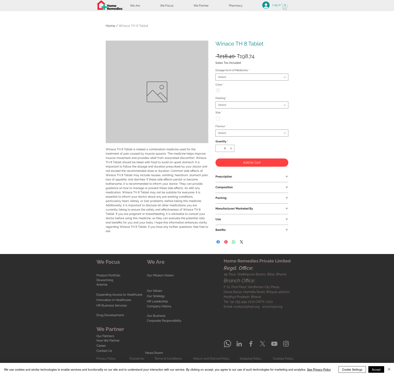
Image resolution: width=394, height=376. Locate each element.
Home (110, 26)
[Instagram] (286, 344)
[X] (262, 344)
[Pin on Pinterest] (225, 241)
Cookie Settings (352, 369)
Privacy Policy (106, 358)
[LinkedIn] (239, 344)
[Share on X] (241, 241)
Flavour (221, 126)
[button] (285, 7)
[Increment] (231, 148)
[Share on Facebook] (218, 241)
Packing (221, 98)
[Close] (389, 369)
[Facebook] (251, 344)
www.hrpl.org (272, 307)
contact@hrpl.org (247, 307)
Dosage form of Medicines (232, 70)
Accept (376, 369)
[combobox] (251, 77)
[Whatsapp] (227, 344)
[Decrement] (218, 148)
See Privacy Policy (319, 369)
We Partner (110, 329)
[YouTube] (274, 344)
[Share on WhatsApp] (233, 241)
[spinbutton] (225, 148)
